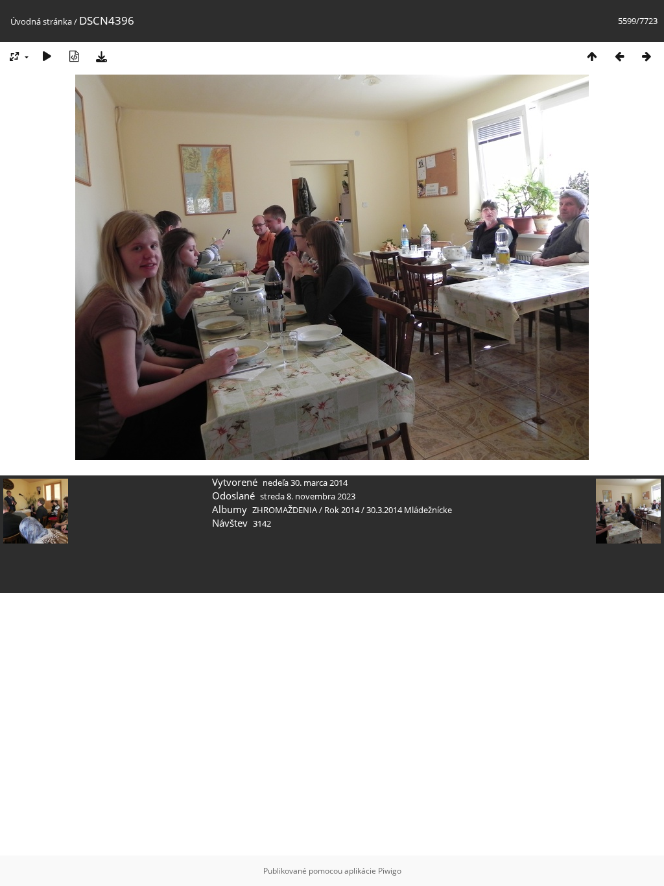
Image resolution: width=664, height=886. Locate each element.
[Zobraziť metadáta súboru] (74, 56)
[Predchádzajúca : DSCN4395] (619, 56)
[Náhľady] (592, 56)
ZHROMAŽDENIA (284, 510)
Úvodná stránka (41, 21)
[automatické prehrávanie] (46, 56)
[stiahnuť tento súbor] (101, 56)
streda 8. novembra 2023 (307, 496)
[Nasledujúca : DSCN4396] (646, 56)
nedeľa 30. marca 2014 (305, 482)
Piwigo (389, 870)
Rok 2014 (341, 510)
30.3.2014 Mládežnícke (409, 510)
